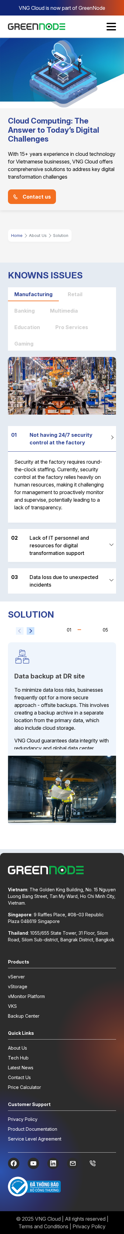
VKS (12, 1006)
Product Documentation (32, 1129)
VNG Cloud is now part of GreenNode (62, 8)
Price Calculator (24, 1087)
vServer (16, 976)
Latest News (20, 1067)
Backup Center (23, 1016)
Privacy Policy (23, 1119)
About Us (17, 1048)
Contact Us (19, 1077)
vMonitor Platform (26, 996)
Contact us (37, 197)
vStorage (17, 986)
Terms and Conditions (43, 1226)
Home (17, 235)
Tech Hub (18, 1057)
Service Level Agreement (34, 1139)
